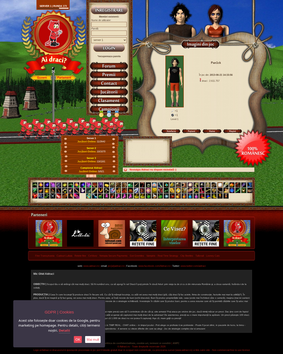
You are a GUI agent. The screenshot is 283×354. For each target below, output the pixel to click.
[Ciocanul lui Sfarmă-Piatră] (106, 190)
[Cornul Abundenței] (148, 190)
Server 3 (91, 158)
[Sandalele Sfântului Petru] (94, 185)
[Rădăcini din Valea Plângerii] (118, 185)
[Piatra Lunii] (232, 190)
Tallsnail (199, 255)
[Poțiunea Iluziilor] (154, 196)
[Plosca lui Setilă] (41, 190)
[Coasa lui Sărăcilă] (142, 185)
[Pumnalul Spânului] (35, 190)
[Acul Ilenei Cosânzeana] (94, 190)
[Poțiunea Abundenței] (214, 196)
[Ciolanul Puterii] (208, 190)
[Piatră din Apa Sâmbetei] (202, 185)
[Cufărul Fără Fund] (124, 185)
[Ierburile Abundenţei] (35, 185)
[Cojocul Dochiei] (208, 185)
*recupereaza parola (109, 56)
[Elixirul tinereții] (148, 196)
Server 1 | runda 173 (53, 6)
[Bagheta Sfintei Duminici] (52, 185)
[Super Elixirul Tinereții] (160, 196)
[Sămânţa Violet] (47, 185)
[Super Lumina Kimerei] (76, 185)
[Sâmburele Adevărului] (64, 196)
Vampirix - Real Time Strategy (162, 255)
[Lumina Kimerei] (41, 185)
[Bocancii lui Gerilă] (249, 185)
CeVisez (92, 255)
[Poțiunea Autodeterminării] (226, 196)
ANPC (176, 343)
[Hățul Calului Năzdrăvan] (118, 190)
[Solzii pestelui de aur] (154, 190)
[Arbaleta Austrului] (249, 190)
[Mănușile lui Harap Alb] (214, 185)
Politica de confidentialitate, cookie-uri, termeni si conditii (137, 343)
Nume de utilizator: (101, 20)
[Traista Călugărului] (130, 185)
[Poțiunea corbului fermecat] (196, 196)
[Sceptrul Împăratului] (196, 190)
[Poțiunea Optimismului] (178, 196)
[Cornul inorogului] (76, 190)
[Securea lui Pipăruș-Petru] (47, 196)
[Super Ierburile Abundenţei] (70, 185)
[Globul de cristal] (154, 185)
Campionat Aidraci (91, 167)
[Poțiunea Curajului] (220, 196)
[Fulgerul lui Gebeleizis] (58, 196)
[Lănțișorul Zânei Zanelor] (160, 185)
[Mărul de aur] (232, 185)
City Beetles (186, 255)
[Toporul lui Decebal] (160, 190)
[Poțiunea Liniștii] (166, 196)
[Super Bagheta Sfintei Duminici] (88, 185)
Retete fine (80, 255)
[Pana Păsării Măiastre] (244, 185)
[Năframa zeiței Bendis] (82, 190)
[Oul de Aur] (172, 185)
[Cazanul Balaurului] (47, 190)
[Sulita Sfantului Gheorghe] (172, 190)
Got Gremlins (137, 255)
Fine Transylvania (44, 255)
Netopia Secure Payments (113, 255)
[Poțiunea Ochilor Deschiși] (172, 196)
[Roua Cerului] (94, 196)
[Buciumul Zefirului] (220, 190)
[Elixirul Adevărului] (136, 196)
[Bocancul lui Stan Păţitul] (184, 185)
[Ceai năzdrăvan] (100, 196)
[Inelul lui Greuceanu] (166, 185)
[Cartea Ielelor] (112, 185)
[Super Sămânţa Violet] (82, 185)
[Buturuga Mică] (130, 190)
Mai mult (93, 339)
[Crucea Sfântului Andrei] (178, 190)
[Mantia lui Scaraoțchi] (238, 185)
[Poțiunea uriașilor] (190, 196)
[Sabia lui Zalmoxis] (184, 190)
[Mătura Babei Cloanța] (58, 190)
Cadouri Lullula (64, 255)
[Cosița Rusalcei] (64, 190)
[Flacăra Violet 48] (124, 196)
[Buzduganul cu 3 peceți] (41, 196)
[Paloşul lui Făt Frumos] (112, 190)
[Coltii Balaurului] (166, 190)
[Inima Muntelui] (100, 185)
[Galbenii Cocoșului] (106, 185)
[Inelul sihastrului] (58, 185)
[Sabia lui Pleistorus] (202, 190)
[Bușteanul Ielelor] (190, 190)
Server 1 (91, 138)
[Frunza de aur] (64, 185)
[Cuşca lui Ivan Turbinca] (178, 185)
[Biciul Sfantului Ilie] (52, 190)
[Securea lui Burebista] (35, 196)
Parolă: (95, 28)
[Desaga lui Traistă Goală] (148, 185)
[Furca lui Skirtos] (70, 196)
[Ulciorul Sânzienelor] (70, 190)
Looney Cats (213, 255)
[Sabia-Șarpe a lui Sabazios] (238, 190)
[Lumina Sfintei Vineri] (190, 185)
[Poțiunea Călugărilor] (208, 196)
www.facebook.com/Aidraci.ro (154, 266)
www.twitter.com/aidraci (193, 266)
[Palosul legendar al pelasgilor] (76, 196)
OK (77, 339)
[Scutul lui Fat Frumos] (214, 190)
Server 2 (91, 148)
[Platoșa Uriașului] (244, 190)
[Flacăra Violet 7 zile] (130, 196)
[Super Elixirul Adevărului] (142, 196)
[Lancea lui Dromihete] (136, 190)
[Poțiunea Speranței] (184, 196)
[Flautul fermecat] (136, 185)
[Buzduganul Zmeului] (124, 190)
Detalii (64, 330)
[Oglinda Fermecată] (220, 185)
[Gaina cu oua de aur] (226, 190)
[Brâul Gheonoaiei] (88, 190)
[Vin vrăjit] (112, 196)
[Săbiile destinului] (52, 196)
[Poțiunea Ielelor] (202, 196)
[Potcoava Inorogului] (100, 190)
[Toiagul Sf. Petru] (226, 185)
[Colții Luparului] (196, 185)
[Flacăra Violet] (106, 196)
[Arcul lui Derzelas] (142, 190)
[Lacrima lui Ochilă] (88, 196)
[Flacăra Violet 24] (118, 196)
